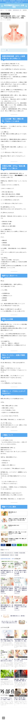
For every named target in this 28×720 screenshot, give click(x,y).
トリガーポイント (9, 552)
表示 (7, 50)
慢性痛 (16, 552)
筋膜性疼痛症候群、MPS (5, 13)
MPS (3, 552)
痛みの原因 (22, 552)
